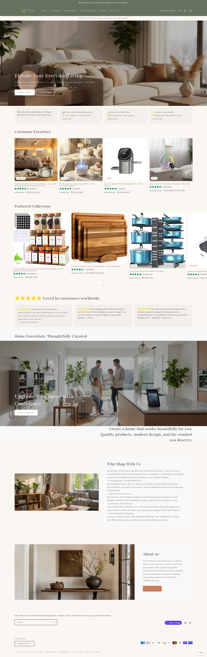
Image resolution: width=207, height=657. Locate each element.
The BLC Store (25, 652)
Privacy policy (38, 652)
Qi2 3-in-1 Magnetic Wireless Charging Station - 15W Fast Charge (124, 185)
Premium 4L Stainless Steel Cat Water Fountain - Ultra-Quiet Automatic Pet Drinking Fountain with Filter (35, 185)
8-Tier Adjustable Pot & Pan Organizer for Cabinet (147, 271)
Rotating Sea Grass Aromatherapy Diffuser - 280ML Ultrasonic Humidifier (77, 185)
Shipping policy (51, 652)
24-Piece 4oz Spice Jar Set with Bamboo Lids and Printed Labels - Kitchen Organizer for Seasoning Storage (38, 270)
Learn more (45, 92)
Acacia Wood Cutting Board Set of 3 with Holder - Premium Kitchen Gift (95, 266)
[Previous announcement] (15, 2)
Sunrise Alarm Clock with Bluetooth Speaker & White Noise (170, 184)
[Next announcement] (192, 2)
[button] (70, 10)
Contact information (93, 652)
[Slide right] (108, 285)
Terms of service (77, 652)
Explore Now (24, 92)
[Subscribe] (54, 622)
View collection (26, 412)
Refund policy (64, 652)
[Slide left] (98, 285)
